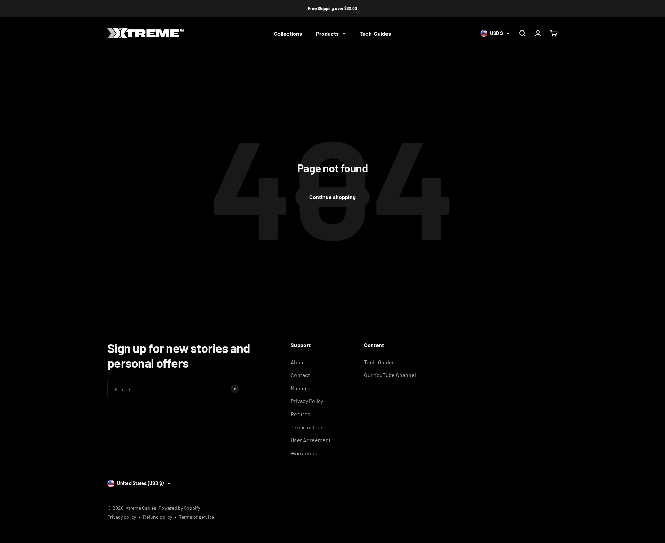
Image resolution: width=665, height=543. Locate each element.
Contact (300, 375)
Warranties (304, 453)
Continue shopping (332, 197)
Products (327, 33)
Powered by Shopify (179, 508)
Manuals (300, 388)
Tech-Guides (375, 33)
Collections (288, 33)
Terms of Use (306, 427)
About (298, 362)
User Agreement (311, 440)
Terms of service (196, 517)
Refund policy (157, 517)
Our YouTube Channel (390, 375)
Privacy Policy (307, 401)
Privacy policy (121, 517)
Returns (300, 414)
